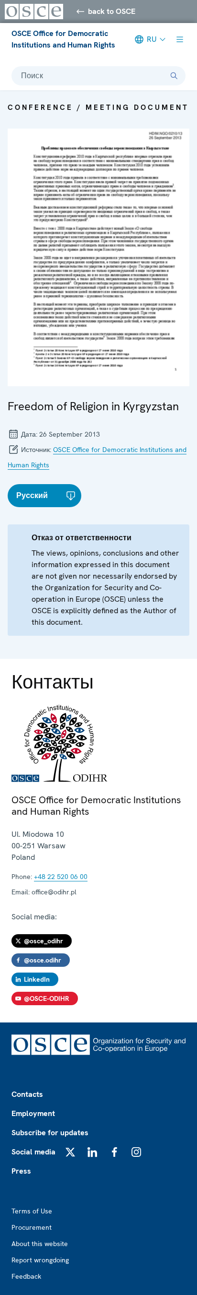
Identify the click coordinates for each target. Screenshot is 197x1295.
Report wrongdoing (40, 1260)
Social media (33, 1152)
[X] (70, 1152)
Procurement (31, 1227)
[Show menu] (179, 39)
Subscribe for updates (49, 1133)
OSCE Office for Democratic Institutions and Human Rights (63, 39)
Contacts (27, 1094)
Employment (33, 1113)
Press (21, 1171)
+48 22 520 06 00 (61, 876)
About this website (39, 1243)
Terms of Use (31, 1211)
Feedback (26, 1276)
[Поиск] (174, 75)
